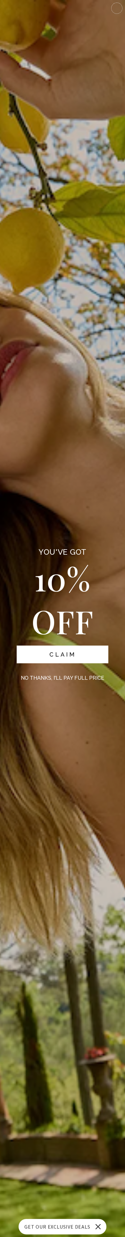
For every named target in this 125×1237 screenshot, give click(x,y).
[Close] (98, 1226)
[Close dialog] (116, 8)
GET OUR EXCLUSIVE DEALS (57, 1226)
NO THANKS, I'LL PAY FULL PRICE (62, 678)
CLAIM (62, 654)
